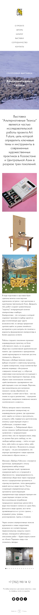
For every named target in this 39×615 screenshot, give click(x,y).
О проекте (19, 26)
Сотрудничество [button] (19, 42)
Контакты (19, 47)
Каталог (19, 34)
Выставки (19, 38)
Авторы (19, 30)
